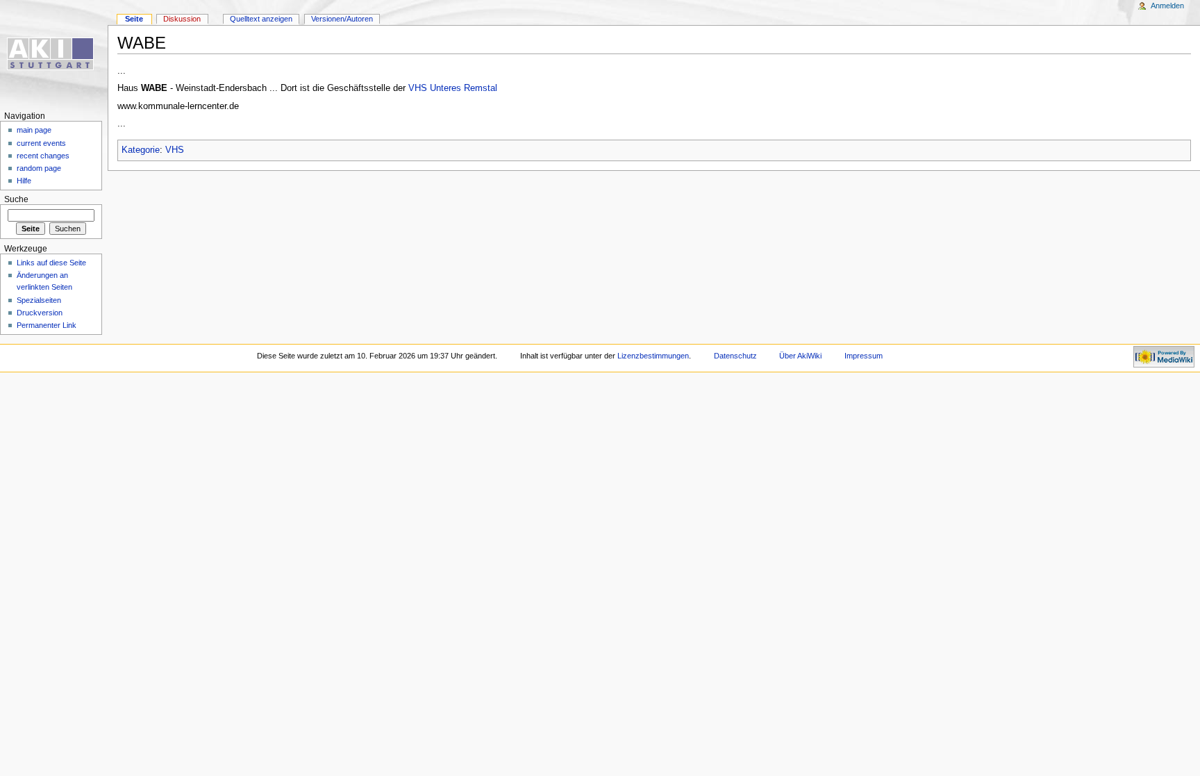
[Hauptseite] (54, 54)
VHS (174, 150)
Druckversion (39, 312)
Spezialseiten (39, 300)
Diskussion (182, 19)
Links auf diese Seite (51, 262)
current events (41, 143)
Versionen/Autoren (342, 19)
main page (34, 130)
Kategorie (141, 150)
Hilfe (24, 180)
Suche (16, 199)
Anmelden (1167, 5)
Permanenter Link (46, 325)
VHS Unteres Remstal (452, 88)
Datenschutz (735, 356)
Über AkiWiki (800, 356)
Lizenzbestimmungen (653, 356)
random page (39, 168)
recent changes (43, 155)
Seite (134, 19)
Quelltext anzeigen (261, 19)
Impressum (863, 356)
